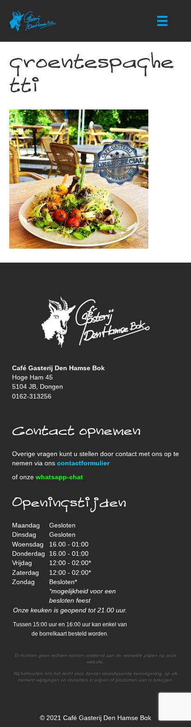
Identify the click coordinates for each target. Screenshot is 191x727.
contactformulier (83, 463)
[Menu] (162, 20)
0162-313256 (31, 396)
